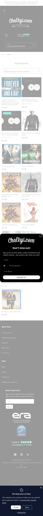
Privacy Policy (25, 500)
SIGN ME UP (21, 277)
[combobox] (5, 266)
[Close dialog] (41, 236)
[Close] (41, 488)
